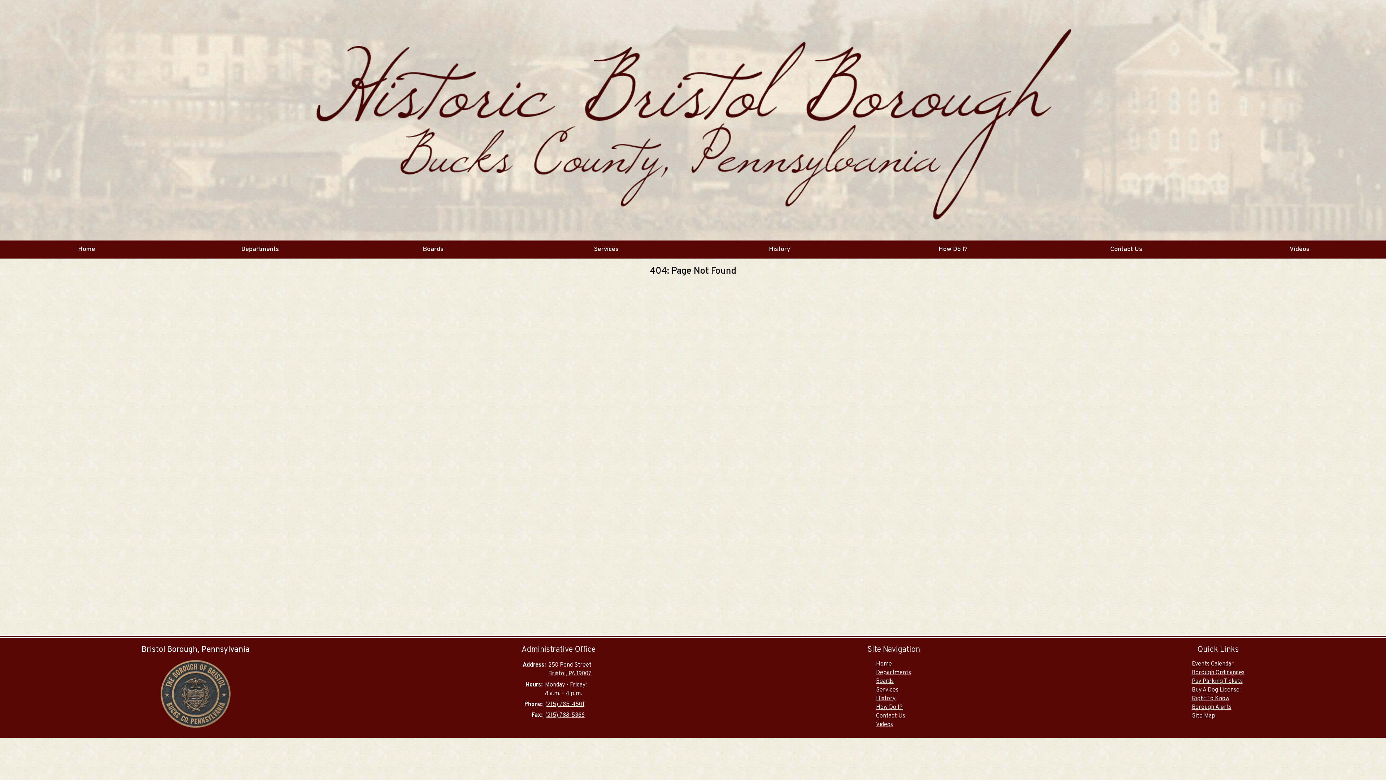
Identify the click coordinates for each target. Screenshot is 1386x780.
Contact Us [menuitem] (1126, 249)
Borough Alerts (1212, 707)
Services (887, 690)
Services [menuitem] (606, 249)
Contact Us (890, 716)
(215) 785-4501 (564, 704)
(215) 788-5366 (565, 715)
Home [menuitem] (86, 249)
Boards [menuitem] (433, 249)
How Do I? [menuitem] (953, 249)
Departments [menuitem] (260, 249)
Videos (884, 724)
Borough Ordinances (1218, 672)
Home (884, 664)
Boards (885, 681)
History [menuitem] (779, 249)
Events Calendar (1213, 664)
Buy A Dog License (1215, 690)
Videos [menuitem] (1299, 249)
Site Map (1203, 716)
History (885, 698)
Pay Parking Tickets (1217, 681)
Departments (893, 672)
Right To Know (1210, 698)
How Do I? (889, 707)
